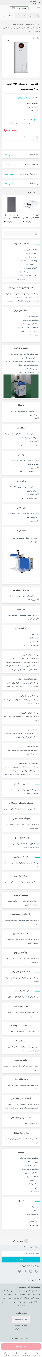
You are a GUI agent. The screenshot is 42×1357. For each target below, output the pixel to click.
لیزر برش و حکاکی (26, 437)
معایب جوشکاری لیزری (31, 369)
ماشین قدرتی (34, 1108)
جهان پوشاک (23, 716)
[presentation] (3, 211)
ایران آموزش (30, 733)
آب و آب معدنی (32, 268)
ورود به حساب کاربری (10, 15)
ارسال (21, 1259)
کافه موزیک (30, 1012)
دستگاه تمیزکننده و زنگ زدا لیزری (28, 327)
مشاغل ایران (30, 1085)
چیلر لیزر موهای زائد (18, 460)
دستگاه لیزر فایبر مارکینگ (30, 320)
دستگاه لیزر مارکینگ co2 (30, 324)
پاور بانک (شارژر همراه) (33, 28)
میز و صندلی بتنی (32, 1214)
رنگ (36, 137)
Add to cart (21, 1346)
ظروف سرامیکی (33, 638)
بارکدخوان (17, 301)
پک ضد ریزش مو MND (30, 669)
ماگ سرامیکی (34, 642)
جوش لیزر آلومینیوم (11, 361)
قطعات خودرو (25, 824)
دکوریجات (26, 901)
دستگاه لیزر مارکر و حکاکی (30, 1169)
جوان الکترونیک (28, 843)
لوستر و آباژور (30, 754)
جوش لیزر (35, 1187)
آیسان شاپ (24, 293)
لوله (17, 882)
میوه (11, 920)
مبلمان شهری (34, 1225)
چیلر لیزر (28, 460)
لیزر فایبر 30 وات (22, 666)
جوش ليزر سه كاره (17, 354)
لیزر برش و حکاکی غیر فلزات (29, 331)
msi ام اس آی (32, 257)
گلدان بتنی (35, 1218)
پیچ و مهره (15, 863)
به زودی (34, 3)
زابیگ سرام (35, 634)
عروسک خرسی (24, 1108)
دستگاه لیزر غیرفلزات (16, 434)
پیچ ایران (30, 863)
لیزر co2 (34, 437)
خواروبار (6, 809)
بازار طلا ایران (29, 939)
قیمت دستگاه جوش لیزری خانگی (28, 372)
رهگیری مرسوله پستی (21, 1319)
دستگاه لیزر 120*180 (10, 666)
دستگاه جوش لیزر (32, 1184)
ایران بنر (32, 1047)
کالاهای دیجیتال (29, 24)
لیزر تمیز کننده (34, 1180)
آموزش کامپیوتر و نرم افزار (24, 737)
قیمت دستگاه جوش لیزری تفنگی (28, 365)
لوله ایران (30, 882)
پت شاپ (31, 1066)
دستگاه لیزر (35, 793)
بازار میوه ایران (23, 920)
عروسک (12, 1104)
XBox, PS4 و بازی (31, 264)
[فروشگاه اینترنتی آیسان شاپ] (19, 8)
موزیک (16, 1012)
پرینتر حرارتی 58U (27, 301)
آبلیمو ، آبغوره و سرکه (30, 272)
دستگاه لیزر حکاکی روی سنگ (29, 1158)
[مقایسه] (34, 38)
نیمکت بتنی (34, 1207)
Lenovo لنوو (33, 253)
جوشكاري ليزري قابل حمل (30, 358)
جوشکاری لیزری (33, 1191)
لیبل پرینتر (10, 301)
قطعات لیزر (26, 793)
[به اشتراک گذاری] (38, 38)
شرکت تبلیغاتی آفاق (32, 1139)
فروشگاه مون (23, 767)
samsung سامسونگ (30, 261)
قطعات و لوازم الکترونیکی (30, 847)
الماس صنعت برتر (32, 790)
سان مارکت (29, 809)
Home (38, 24)
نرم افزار (10, 997)
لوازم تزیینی (28, 905)
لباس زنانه (12, 716)
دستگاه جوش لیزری (32, 316)
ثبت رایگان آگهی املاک (31, 1031)
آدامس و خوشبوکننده (30, 275)
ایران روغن (30, 958)
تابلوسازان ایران (28, 978)
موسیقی (9, 1012)
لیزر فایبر (35, 301)
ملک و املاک (14, 1031)
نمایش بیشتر (9, 155)
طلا (19, 939)
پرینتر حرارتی (22, 487)
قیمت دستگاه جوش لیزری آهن (28, 361)
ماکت (8, 1104)
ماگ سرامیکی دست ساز (30, 645)
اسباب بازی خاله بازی (11, 1108)
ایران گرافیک (29, 997)
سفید (24, 136)
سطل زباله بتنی (33, 1221)
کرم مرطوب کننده (12, 686)
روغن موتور (18, 958)
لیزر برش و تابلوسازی (31, 1165)
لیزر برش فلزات (33, 335)
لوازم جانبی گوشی (18, 24)
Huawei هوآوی (32, 250)
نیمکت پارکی (34, 1210)
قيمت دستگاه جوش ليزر (30, 354)
